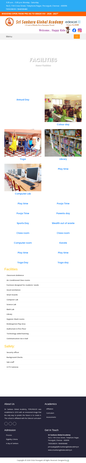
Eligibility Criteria (12, 439)
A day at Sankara (12, 443)
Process (9, 435)
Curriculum (50, 413)
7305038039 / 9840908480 (16, 9)
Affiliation (49, 409)
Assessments (51, 417)
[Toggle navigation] (77, 36)
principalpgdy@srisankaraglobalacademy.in (63, 447)
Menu (9, 36)
